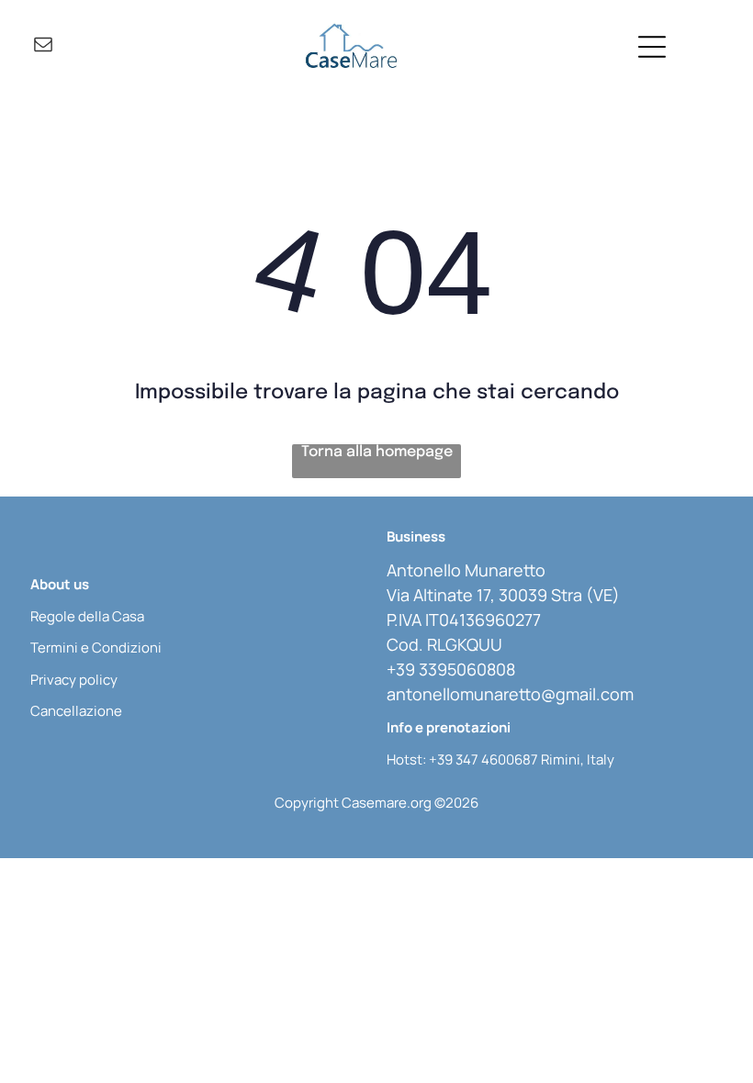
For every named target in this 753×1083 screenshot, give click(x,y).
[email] (43, 46)
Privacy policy (74, 679)
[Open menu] (652, 47)
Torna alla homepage (377, 452)
